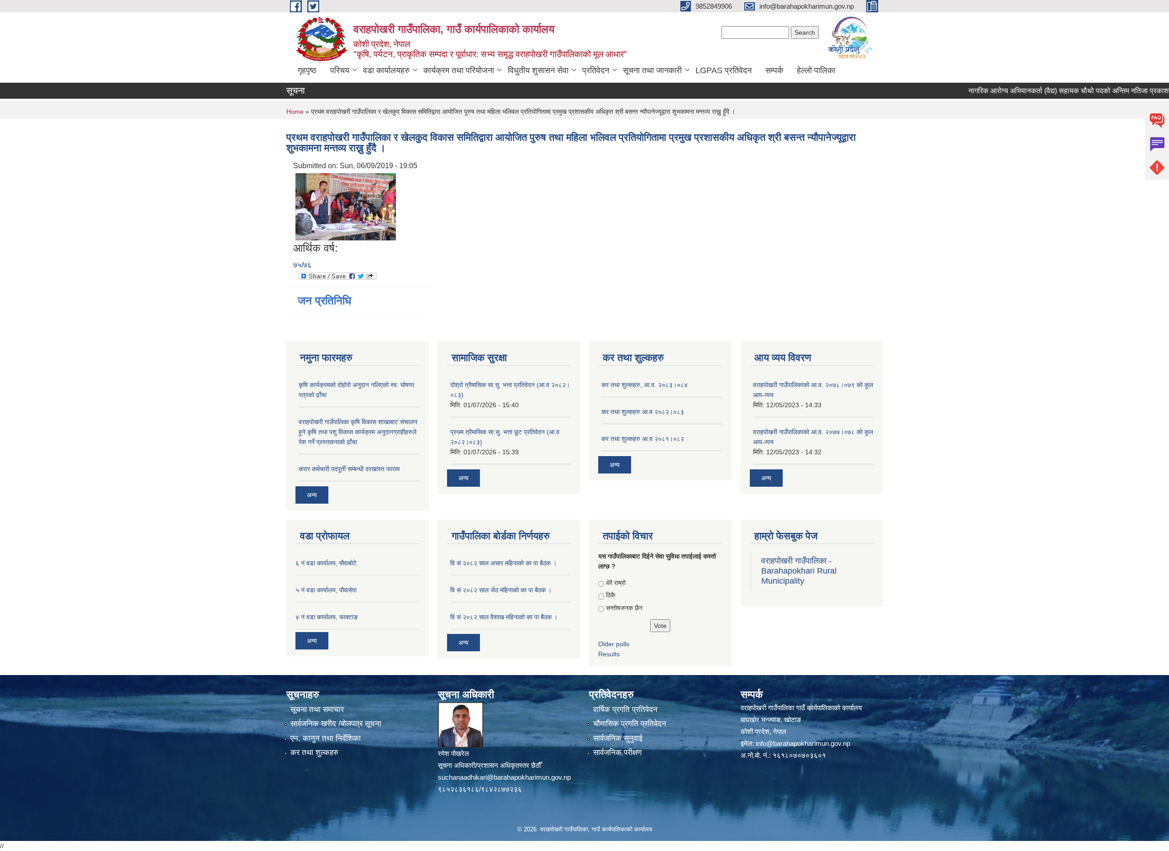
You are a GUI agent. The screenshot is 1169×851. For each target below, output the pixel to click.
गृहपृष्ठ (307, 70)
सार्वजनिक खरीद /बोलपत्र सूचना (335, 723)
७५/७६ (302, 265)
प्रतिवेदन (595, 70)
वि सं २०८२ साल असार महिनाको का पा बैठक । (503, 563)
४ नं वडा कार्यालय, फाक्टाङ (326, 617)
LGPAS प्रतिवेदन (723, 70)
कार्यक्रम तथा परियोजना (458, 70)
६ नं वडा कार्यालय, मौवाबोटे (326, 563)
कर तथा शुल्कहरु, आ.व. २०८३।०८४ (644, 384)
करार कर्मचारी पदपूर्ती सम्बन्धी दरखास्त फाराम (349, 469)
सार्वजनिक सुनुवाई (617, 738)
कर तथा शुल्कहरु (314, 752)
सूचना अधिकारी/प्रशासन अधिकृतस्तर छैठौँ (489, 765)
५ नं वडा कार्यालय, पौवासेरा (326, 590)
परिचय (339, 70)
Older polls (613, 644)
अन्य (312, 495)
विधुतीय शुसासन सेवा (538, 70)
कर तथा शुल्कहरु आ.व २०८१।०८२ (642, 438)
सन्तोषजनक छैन (624, 608)
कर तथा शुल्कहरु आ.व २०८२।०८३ (642, 411)
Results (609, 654)
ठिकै (610, 595)
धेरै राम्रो (616, 582)
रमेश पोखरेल (453, 753)
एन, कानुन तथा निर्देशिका (325, 738)
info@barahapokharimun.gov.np (803, 743)
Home (295, 111)
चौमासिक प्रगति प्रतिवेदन (629, 723)
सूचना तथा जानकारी (652, 70)
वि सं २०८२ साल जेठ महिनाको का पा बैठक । (501, 590)
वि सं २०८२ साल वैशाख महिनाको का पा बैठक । (504, 617)
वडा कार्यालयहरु (386, 70)
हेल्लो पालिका (816, 70)
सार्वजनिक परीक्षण (617, 752)
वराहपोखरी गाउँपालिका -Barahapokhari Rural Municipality (799, 570)
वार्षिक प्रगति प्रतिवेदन (625, 709)
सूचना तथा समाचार (317, 709)
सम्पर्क (774, 70)
